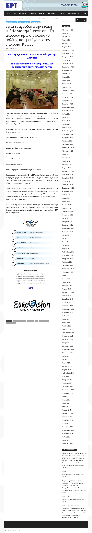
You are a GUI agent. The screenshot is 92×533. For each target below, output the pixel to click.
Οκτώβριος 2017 (67, 386)
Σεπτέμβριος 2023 (68, 148)
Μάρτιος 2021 (66, 248)
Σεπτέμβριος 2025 (68, 67)
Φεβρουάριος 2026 (68, 50)
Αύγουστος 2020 (67, 272)
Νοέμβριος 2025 (67, 60)
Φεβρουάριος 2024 (68, 131)
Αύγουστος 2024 (67, 111)
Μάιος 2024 (66, 121)
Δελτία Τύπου (11, 13)
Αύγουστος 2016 (67, 433)
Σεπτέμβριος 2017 (68, 390)
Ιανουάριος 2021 (67, 255)
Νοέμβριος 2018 (67, 343)
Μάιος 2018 (66, 363)
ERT (36, 321)
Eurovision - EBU (11, 22)
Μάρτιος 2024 (66, 127)
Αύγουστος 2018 (67, 353)
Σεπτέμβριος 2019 (68, 309)
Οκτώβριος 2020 (67, 265)
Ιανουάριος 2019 (67, 336)
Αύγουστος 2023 (67, 151)
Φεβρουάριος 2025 (68, 90)
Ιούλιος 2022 (66, 195)
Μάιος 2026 (66, 40)
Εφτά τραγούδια (11, 323)
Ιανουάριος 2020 (67, 296)
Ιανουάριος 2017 (67, 417)
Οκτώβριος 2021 (67, 225)
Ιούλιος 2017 (66, 396)
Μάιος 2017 (66, 403)
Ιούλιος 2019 (66, 316)
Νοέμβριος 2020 (67, 262)
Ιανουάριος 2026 (67, 53)
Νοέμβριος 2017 (67, 383)
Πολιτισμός (52, 13)
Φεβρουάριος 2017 (68, 413)
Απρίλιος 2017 (66, 407)
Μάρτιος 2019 (66, 329)
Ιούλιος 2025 (66, 74)
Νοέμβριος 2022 (67, 181)
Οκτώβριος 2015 (67, 444)
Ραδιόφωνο (33, 13)
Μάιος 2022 (66, 201)
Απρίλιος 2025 (66, 84)
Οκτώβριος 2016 (67, 427)
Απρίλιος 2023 (66, 164)
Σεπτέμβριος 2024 (68, 107)
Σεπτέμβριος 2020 (68, 269)
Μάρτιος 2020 (66, 289)
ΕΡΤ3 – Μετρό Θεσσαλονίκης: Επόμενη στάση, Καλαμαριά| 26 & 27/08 (73, 499)
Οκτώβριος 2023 (67, 144)
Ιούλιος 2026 (66, 33)
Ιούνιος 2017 (66, 400)
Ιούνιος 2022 (66, 198)
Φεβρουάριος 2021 (68, 252)
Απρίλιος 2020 (66, 285)
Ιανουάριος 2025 (67, 94)
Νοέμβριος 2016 (67, 423)
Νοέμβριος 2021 (67, 222)
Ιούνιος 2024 (66, 117)
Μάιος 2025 (66, 80)
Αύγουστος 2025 (67, 70)
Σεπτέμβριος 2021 (68, 228)
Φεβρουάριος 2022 (68, 211)
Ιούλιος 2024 (66, 114)
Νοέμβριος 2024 (67, 100)
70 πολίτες (30, 321)
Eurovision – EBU (74, 13)
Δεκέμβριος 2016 (67, 420)
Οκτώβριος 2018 (67, 346)
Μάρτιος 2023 (66, 168)
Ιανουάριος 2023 (67, 174)
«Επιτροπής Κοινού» (19, 321)
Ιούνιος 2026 (66, 37)
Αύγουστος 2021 (67, 232)
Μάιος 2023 (66, 161)
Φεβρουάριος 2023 (68, 171)
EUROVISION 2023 (43, 321)
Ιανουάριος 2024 (67, 134)
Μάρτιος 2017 (66, 410)
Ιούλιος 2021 (66, 235)
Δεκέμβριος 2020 (67, 259)
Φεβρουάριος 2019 (68, 333)
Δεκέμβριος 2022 (67, 178)
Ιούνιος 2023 (66, 158)
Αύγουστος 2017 (67, 393)
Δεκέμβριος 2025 (67, 57)
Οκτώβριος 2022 (67, 185)
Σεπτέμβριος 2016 (68, 430)
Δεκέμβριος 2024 (67, 97)
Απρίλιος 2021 (66, 245)
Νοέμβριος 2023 (67, 141)
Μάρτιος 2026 (66, 47)
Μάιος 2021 (66, 242)
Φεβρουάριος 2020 (68, 292)
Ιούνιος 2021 (66, 238)
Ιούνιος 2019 (66, 319)
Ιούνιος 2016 (66, 440)
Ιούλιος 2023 (66, 154)
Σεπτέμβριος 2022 (68, 188)
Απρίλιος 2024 (66, 124)
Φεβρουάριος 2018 (68, 373)
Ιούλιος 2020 (66, 275)
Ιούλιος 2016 (66, 437)
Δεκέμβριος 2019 (67, 299)
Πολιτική (42, 13)
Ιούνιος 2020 (66, 279)
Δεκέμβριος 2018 (67, 339)
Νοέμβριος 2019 (67, 302)
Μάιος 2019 (66, 322)
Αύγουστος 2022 (67, 191)
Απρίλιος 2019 (66, 326)
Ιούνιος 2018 (66, 359)
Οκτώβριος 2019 (67, 306)
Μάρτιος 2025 (66, 87)
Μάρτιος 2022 (66, 208)
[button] (85, 13)
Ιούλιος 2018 (66, 356)
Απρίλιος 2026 (66, 43)
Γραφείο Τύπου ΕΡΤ (24, 22)
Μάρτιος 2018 (66, 370)
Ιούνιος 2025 (66, 77)
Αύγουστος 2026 (67, 30)
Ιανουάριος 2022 (67, 215)
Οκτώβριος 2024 (67, 104)
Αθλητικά (62, 13)
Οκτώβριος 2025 (67, 63)
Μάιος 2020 (66, 282)
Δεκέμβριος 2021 (67, 218)
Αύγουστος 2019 (67, 312)
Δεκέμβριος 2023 (67, 137)
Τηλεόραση (22, 13)
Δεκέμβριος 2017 (67, 380)
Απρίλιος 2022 (66, 205)
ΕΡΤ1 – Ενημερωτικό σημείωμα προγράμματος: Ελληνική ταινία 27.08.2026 (72, 474)
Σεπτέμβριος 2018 (68, 349)
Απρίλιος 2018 (66, 366)
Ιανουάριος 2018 (67, 376)
